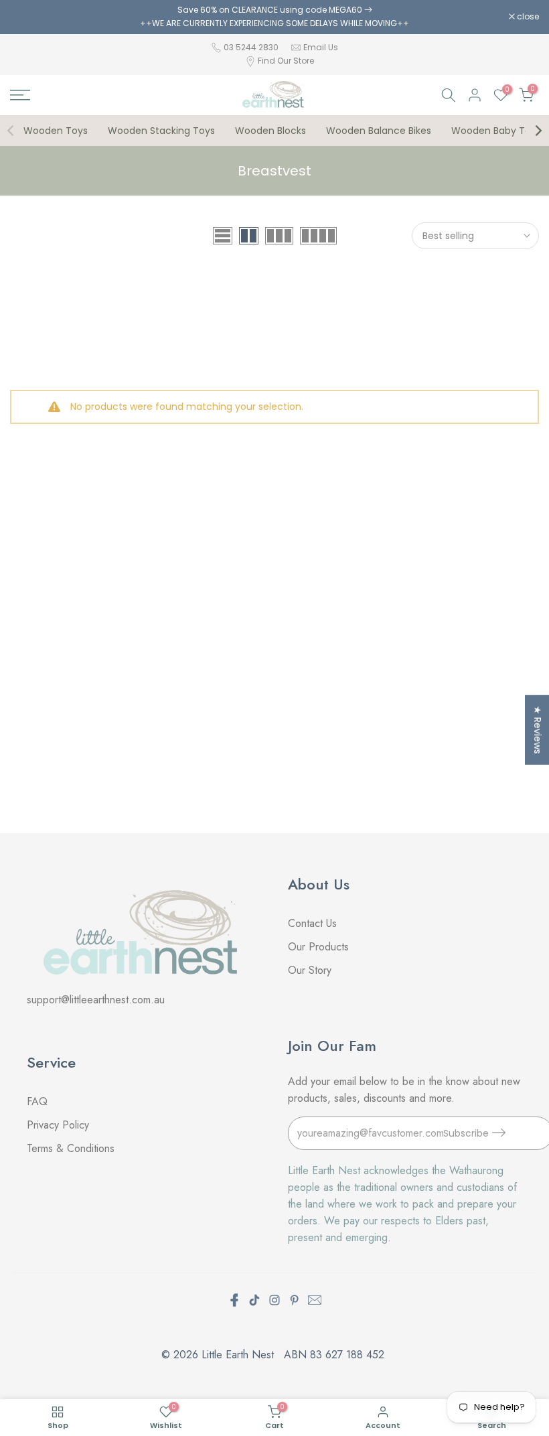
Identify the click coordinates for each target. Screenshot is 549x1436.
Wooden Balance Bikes (378, 130)
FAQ (39, 1101)
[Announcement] (274, 17)
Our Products (318, 946)
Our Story (309, 970)
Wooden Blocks (270, 130)
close (28, 17)
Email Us (320, 47)
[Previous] (11, 130)
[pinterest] (294, 1300)
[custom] (254, 1300)
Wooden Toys (55, 130)
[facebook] (234, 1300)
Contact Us (312, 923)
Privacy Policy (58, 1125)
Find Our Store (286, 60)
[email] (314, 1300)
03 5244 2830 (252, 47)
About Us (318, 884)
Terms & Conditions (70, 1148)
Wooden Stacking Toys (161, 130)
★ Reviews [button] (537, 730)
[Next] (537, 130)
